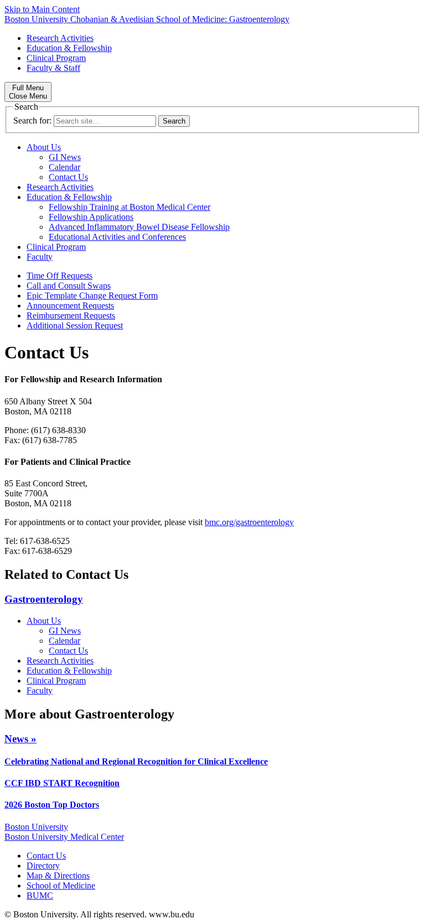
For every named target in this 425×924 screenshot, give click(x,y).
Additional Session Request (75, 325)
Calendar (64, 167)
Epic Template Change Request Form (92, 295)
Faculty (40, 256)
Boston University (36, 826)
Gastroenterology (43, 599)
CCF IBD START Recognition (62, 783)
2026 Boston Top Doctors (51, 804)
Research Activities (60, 38)
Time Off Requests (59, 275)
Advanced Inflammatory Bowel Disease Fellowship (139, 227)
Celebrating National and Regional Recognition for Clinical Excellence (136, 761)
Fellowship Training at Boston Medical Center (129, 207)
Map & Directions (58, 875)
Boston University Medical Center (64, 836)
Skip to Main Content (42, 9)
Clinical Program (56, 58)
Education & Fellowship (69, 48)
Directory (43, 865)
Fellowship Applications (91, 217)
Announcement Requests (70, 305)
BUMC (40, 895)
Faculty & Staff (53, 68)
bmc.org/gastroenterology (249, 522)
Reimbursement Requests (71, 315)
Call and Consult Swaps (69, 285)
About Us (44, 147)
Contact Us (68, 177)
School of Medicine (61, 885)
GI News (65, 157)
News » (20, 739)
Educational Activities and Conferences (117, 237)
